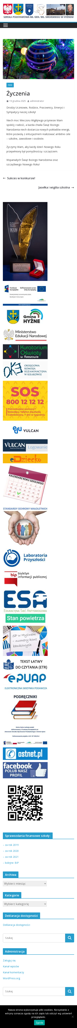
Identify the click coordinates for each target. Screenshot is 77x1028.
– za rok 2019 (11, 845)
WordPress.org (11, 978)
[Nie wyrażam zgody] (72, 1016)
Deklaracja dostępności (16, 925)
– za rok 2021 (11, 856)
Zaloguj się (9, 960)
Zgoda (39, 1022)
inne (10, 85)
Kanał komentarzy (13, 972)
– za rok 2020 (11, 851)
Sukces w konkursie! (21, 178)
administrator (37, 101)
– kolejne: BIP (11, 862)
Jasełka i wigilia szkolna (54, 187)
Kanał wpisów (11, 966)
